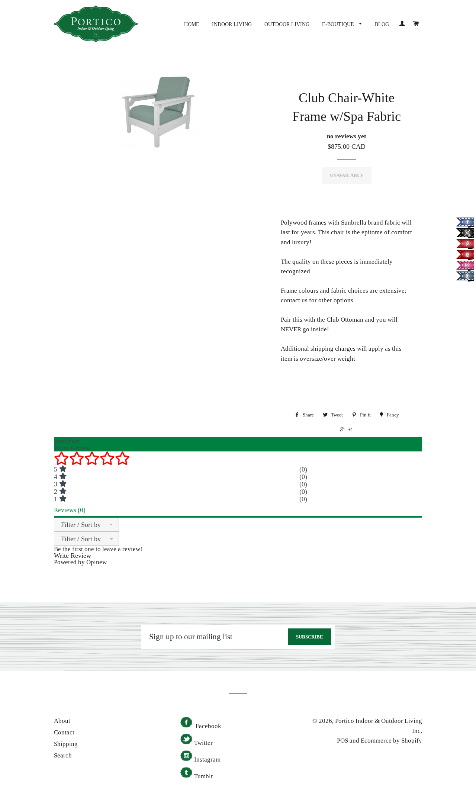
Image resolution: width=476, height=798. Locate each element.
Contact (64, 732)
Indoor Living (232, 24)
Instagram (207, 759)
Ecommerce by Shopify (391, 740)
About (62, 720)
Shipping (66, 743)
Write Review (72, 555)
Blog (382, 24)
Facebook (207, 726)
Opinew (96, 562)
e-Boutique (339, 24)
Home (191, 24)
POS (342, 740)
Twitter (203, 742)
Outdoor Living (286, 24)
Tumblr (203, 776)
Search (63, 755)
